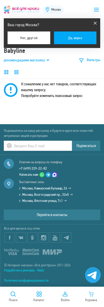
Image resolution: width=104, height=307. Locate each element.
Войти (65, 300)
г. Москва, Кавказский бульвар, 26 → (45, 188)
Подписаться (86, 145)
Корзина (91, 300)
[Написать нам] (93, 275)
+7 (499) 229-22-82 (33, 168)
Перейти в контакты (52, 214)
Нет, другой (28, 38)
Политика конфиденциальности (26, 280)
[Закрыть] (95, 23)
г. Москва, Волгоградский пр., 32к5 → (46, 194)
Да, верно (75, 38)
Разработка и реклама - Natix (24, 270)
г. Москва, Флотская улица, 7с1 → (43, 200)
